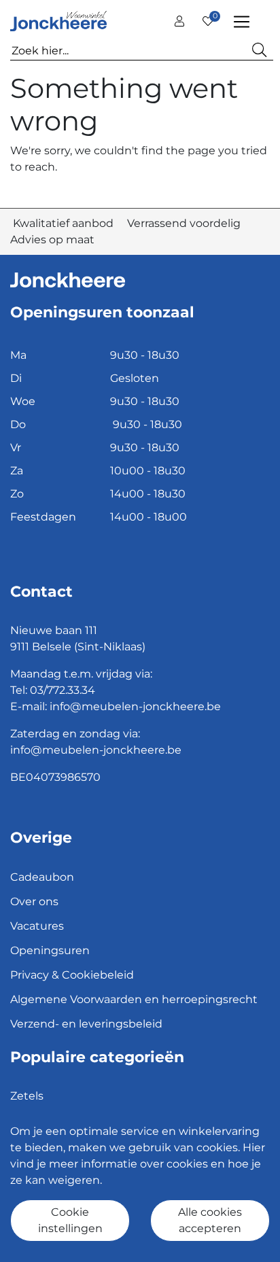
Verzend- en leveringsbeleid (86, 1023)
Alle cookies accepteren (210, 1220)
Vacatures (37, 925)
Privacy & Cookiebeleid (72, 974)
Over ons (34, 901)
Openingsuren (50, 950)
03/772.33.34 (62, 690)
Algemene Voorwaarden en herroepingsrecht (134, 999)
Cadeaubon (42, 877)
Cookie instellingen (70, 1220)
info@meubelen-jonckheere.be (135, 706)
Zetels (26, 1095)
